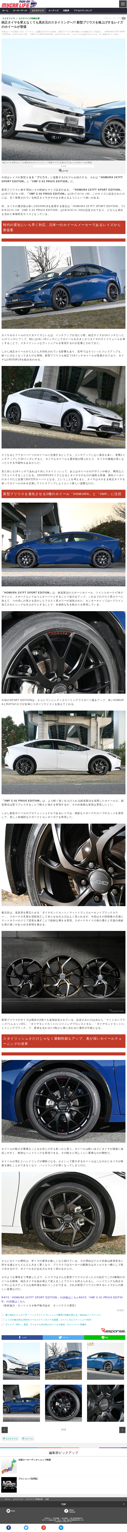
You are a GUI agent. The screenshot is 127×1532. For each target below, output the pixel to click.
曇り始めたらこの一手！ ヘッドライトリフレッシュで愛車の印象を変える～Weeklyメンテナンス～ (53, 1315)
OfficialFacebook (72, 1511)
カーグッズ (53, 10)
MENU (122, 3)
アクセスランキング (83, 10)
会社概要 (65, 1518)
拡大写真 (65, 171)
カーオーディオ (20, 10)
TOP (63, 1504)
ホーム (5, 10)
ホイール (29, 1439)
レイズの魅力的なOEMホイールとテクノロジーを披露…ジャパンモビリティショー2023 (48, 1319)
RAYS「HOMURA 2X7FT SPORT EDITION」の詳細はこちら (40, 1297)
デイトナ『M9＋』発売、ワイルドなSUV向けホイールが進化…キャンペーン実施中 (46, 1324)
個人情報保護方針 (76, 1518)
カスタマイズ (38, 10)
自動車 (66, 10)
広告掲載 (56, 1518)
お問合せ (47, 1518)
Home (13, 1511)
